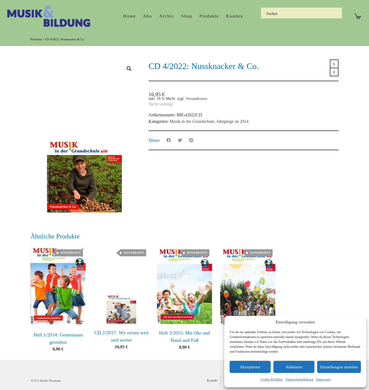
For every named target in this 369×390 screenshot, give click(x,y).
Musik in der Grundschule (192, 121)
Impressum (323, 379)
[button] (129, 69)
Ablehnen (294, 367)
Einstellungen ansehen (339, 367)
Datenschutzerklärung (299, 379)
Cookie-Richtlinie (271, 379)
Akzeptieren (250, 367)
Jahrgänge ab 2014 (232, 121)
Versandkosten (196, 98)
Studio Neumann (50, 380)
